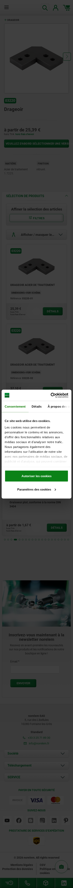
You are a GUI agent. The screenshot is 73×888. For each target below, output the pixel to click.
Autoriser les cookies (36, 476)
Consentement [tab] (15, 406)
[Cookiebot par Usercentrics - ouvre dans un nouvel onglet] (51, 395)
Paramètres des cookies (34, 489)
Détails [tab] (37, 406)
